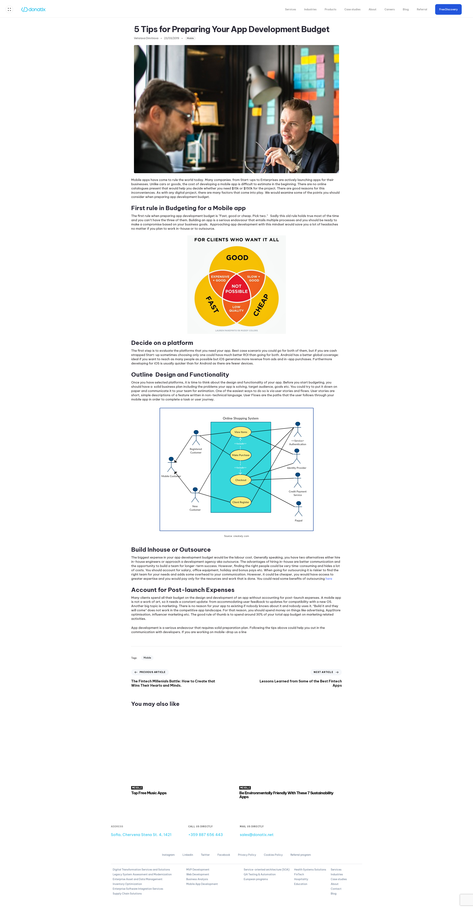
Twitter (205, 854)
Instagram (168, 854)
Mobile (190, 38)
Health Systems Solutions (310, 869)
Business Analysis (197, 879)
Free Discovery (448, 9)
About (372, 9)
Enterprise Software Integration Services (138, 888)
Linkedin (188, 854)
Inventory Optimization (127, 884)
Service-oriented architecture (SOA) (267, 869)
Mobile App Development (202, 884)
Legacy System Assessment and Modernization (142, 874)
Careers (389, 9)
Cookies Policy (273, 854)
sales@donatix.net (257, 834)
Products (330, 9)
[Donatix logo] (341, 833)
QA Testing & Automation (260, 874)
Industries (310, 9)
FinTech (299, 874)
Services (290, 9)
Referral (422, 9)
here (329, 579)
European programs (256, 879)
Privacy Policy (247, 854)
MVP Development (197, 869)
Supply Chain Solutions (127, 893)
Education (300, 884)
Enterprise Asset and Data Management (137, 879)
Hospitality (301, 879)
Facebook (223, 854)
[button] (10, 9)
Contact (336, 888)
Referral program (300, 854)
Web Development (197, 874)
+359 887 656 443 (205, 834)
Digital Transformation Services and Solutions (141, 869)
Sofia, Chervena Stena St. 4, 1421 (141, 834)
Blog (406, 9)
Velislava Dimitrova (146, 38)
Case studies (352, 9)
